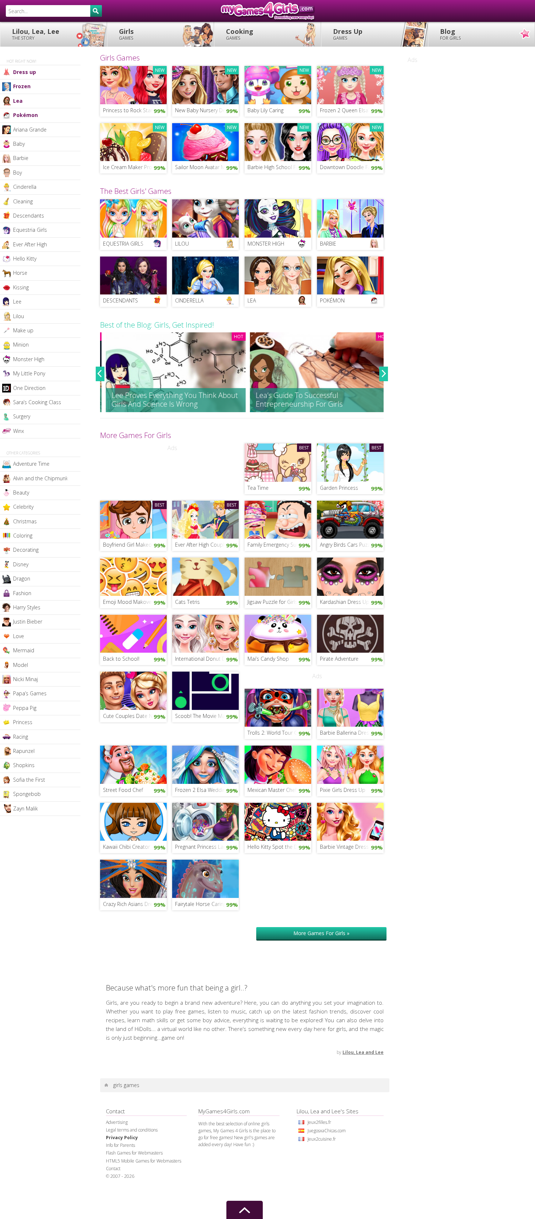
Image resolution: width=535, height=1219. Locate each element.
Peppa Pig (24, 707)
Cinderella (24, 186)
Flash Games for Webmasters (134, 1153)
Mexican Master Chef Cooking (279, 789)
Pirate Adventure (339, 658)
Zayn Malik (25, 808)
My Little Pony (29, 373)
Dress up (24, 72)
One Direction (29, 387)
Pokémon (25, 115)
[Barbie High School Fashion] (278, 141)
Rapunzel (24, 750)
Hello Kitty (24, 258)
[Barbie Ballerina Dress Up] (350, 707)
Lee (17, 301)
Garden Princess (339, 487)
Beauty (21, 492)
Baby (19, 143)
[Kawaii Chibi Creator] (133, 821)
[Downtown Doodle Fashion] (350, 141)
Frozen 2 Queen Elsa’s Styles (352, 110)
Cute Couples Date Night (132, 715)
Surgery (21, 416)
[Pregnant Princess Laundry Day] (205, 821)
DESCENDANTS (120, 300)
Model (20, 664)
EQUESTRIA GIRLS (123, 243)
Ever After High (30, 244)
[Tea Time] (278, 461)
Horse (20, 272)
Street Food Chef (123, 789)
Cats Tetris (187, 601)
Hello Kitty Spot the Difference (279, 846)
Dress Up (347, 34)
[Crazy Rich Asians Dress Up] (133, 878)
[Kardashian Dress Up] (350, 575)
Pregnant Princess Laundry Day (207, 846)
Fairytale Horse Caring (200, 903)
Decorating (26, 549)
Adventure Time (31, 463)
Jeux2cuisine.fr (322, 1139)
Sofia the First (29, 779)
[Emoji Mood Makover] (133, 575)
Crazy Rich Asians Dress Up (134, 903)
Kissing (21, 287)
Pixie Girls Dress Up (342, 789)
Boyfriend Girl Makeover (131, 544)
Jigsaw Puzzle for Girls (272, 601)
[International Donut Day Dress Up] (205, 633)
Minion (21, 344)
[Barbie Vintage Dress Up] (350, 821)
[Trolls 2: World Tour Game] (278, 707)
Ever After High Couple (201, 544)
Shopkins (24, 765)
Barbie (20, 158)
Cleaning (23, 201)
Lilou (18, 316)
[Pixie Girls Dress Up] (350, 764)
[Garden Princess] (350, 461)
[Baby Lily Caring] (278, 84)
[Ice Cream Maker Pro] (133, 141)
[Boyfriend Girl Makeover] (133, 519)
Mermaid (23, 650)
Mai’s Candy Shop (268, 658)
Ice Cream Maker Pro (127, 167)
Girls (126, 34)
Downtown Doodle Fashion (352, 167)
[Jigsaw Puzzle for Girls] (278, 575)
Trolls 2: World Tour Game (277, 732)
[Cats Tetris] (205, 575)
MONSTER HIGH (265, 243)
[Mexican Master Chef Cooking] (278, 764)
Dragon (21, 578)
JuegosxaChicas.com (327, 1131)
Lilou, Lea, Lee (35, 34)
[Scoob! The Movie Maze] (205, 689)
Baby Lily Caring (265, 110)
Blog (450, 34)
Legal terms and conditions (132, 1130)
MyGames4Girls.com (267, 11)
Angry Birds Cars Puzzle (347, 544)
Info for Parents (120, 1145)
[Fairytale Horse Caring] (205, 878)
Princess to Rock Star (127, 110)
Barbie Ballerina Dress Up (350, 732)
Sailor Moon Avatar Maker (205, 167)
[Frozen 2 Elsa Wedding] (205, 764)
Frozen (22, 86)
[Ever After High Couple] (205, 519)
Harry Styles (26, 607)
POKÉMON (332, 300)
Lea (18, 100)
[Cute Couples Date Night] (133, 689)
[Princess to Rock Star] (133, 84)
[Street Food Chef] (133, 764)
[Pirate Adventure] (350, 633)
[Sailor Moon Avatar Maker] (205, 141)
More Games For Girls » (321, 933)
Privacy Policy (122, 1137)
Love (18, 636)
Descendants (28, 215)
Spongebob (27, 793)
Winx (18, 430)
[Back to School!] (133, 633)
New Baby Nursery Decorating (207, 110)
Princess (22, 722)
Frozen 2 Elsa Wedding (201, 789)
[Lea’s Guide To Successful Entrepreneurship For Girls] (314, 372)
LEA (251, 300)
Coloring (22, 535)
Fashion (22, 593)
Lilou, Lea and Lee (363, 1052)
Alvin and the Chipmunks (42, 478)
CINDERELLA (189, 300)
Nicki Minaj (25, 679)
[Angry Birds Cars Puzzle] (350, 519)
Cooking (239, 34)
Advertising (117, 1122)
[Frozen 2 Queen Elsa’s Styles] (350, 84)
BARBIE (328, 243)
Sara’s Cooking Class (37, 402)
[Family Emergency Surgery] (278, 519)
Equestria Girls (30, 229)
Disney (20, 564)
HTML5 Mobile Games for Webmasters (143, 1161)
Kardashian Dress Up (344, 601)
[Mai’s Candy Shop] (278, 633)
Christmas (25, 521)
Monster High (28, 359)
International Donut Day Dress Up (207, 658)
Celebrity (23, 506)
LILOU (182, 243)
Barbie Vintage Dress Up (348, 846)
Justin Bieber (27, 621)
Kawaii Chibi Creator (126, 846)
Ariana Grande (30, 129)
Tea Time (258, 487)
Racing (20, 736)
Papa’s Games (30, 693)
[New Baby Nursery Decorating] (205, 84)
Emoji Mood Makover (128, 601)
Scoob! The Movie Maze (203, 715)
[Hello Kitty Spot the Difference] (278, 821)
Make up (23, 330)
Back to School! (121, 658)
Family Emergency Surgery (277, 544)
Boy (17, 172)
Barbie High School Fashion (279, 167)
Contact (113, 1168)
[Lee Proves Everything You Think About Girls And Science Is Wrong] (170, 372)
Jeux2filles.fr (319, 1122)
